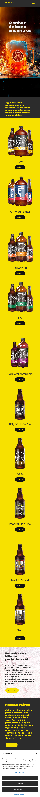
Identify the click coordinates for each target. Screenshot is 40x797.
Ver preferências (20, 789)
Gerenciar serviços (19, 772)
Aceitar (20, 778)
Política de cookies (19, 794)
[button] (37, 754)
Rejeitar (20, 784)
